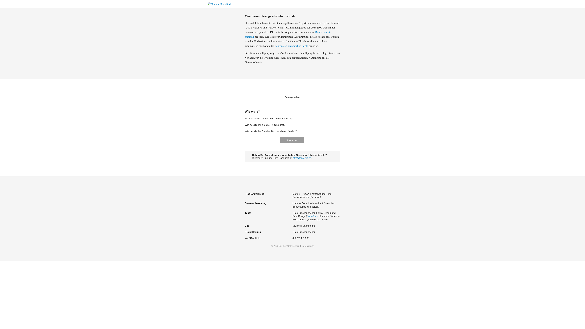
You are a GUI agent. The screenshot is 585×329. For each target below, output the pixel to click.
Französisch (313, 216)
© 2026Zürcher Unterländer (285, 246)
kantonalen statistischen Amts (291, 46)
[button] (328, 118)
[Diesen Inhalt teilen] (375, 4)
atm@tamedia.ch (302, 158)
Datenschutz (308, 246)
